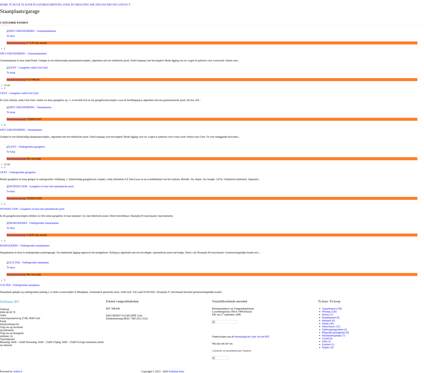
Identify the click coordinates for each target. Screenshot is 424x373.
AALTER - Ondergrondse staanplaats (20, 285)
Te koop (11, 72)
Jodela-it (17, 371)
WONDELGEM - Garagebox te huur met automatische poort (32, 208)
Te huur (11, 35)
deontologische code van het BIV (252, 336)
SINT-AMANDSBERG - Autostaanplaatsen (23, 53)
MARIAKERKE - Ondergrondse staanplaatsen (25, 245)
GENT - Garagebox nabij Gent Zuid (19, 93)
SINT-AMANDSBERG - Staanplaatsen (21, 129)
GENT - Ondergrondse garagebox (18, 172)
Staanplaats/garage (17, 42)
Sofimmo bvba (176, 371)
